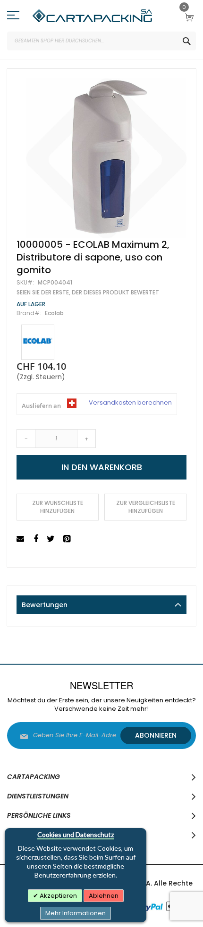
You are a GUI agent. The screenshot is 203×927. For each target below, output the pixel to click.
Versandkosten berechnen (130, 402)
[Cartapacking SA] (92, 16)
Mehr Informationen (75, 913)
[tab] (101, 604)
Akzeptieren (57, 895)
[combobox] (101, 41)
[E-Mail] (21, 539)
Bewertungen (45, 605)
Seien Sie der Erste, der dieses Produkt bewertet (88, 292)
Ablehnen (103, 895)
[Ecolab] (37, 342)
